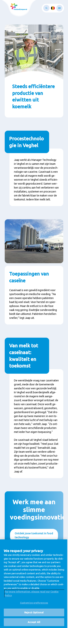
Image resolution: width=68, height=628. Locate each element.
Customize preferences (34, 602)
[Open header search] (46, 8)
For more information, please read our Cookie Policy (32, 593)
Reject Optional (34, 612)
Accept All (34, 622)
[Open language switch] (53, 8)
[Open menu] (59, 8)
